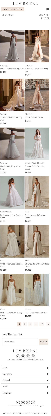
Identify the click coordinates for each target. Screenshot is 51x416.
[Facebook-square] (23, 356)
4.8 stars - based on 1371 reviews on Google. (25, 359)
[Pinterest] (33, 356)
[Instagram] (28, 356)
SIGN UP (43, 341)
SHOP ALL (44, 15)
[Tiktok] (18, 356)
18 (42, 324)
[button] (48, 9)
